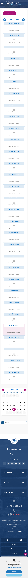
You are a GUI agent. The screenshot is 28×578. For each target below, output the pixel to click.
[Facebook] (4, 463)
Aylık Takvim (10, 13)
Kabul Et (14, 571)
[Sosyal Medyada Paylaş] (25, 554)
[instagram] (12, 463)
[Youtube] (19, 463)
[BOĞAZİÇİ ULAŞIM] (20, 540)
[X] (8, 463)
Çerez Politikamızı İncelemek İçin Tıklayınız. (14, 568)
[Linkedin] (23, 463)
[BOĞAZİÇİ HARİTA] (7, 540)
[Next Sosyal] (16, 463)
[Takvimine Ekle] (25, 551)
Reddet (14, 575)
